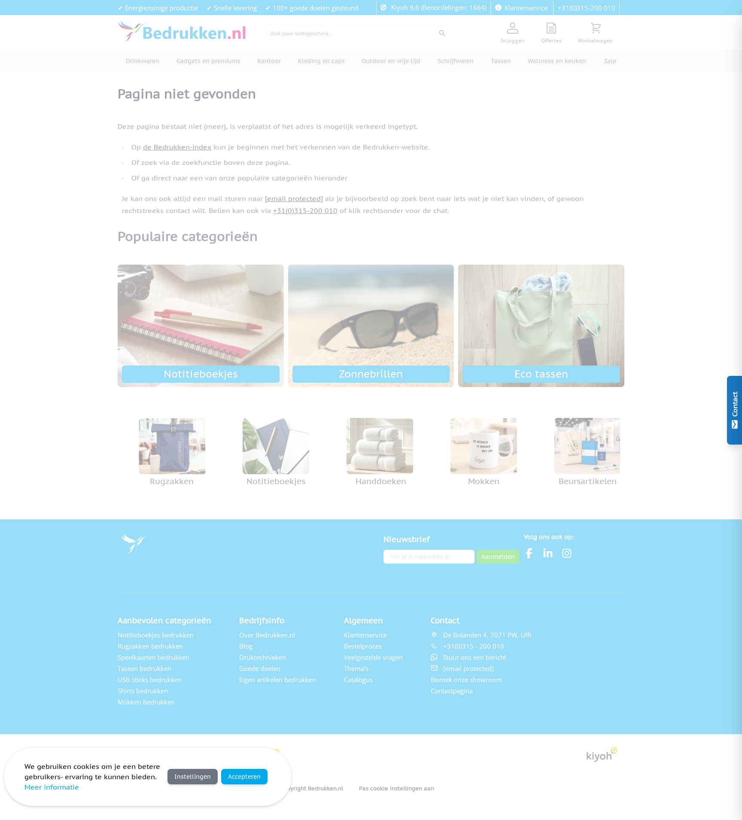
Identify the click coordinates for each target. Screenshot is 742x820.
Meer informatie (51, 787)
